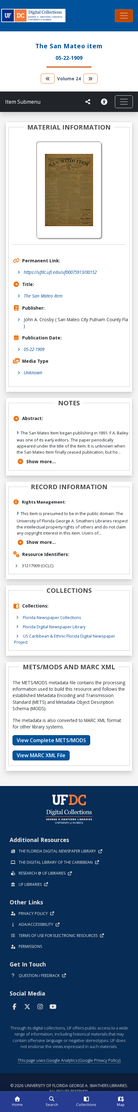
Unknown (33, 372)
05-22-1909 (34, 349)
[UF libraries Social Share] (88, 102)
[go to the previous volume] (48, 78)
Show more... (41, 461)
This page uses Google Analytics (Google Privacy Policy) (69, 1060)
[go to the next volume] (90, 78)
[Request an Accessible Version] (105, 101)
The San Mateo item (43, 296)
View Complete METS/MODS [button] (51, 740)
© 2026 (69, 1088)
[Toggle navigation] (124, 15)
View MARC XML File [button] (41, 755)
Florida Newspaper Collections (52, 617)
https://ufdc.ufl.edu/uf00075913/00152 (60, 272)
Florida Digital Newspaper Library (54, 627)
